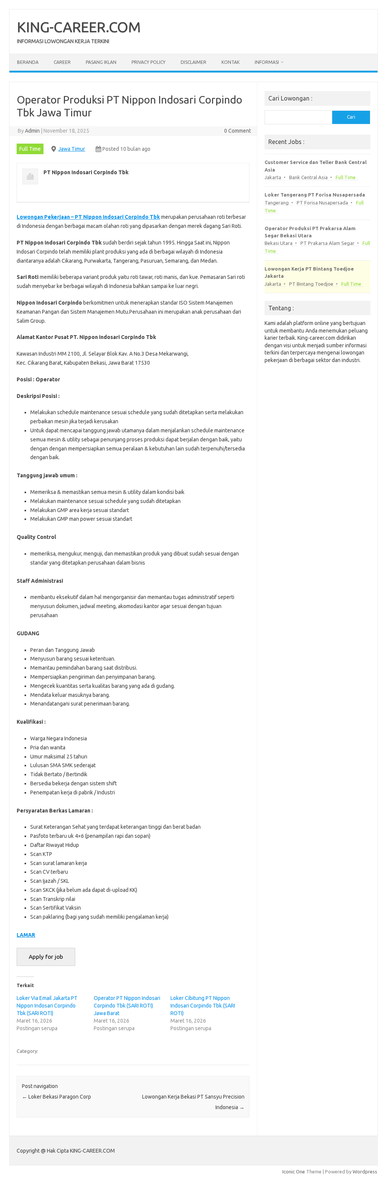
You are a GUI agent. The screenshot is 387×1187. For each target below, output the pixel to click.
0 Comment (237, 131)
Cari (351, 117)
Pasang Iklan (101, 62)
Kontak (230, 62)
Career (62, 62)
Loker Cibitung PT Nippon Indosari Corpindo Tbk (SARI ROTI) (202, 1005)
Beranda (28, 62)
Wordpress (365, 1171)
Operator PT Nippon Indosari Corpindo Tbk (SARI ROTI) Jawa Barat (127, 1005)
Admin (32, 131)
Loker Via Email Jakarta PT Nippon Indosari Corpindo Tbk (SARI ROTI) (47, 1005)
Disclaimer (193, 62)
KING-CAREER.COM (79, 27)
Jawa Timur (71, 149)
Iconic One (293, 1171)
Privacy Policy (149, 62)
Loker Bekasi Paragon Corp (56, 1097)
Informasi (267, 62)
